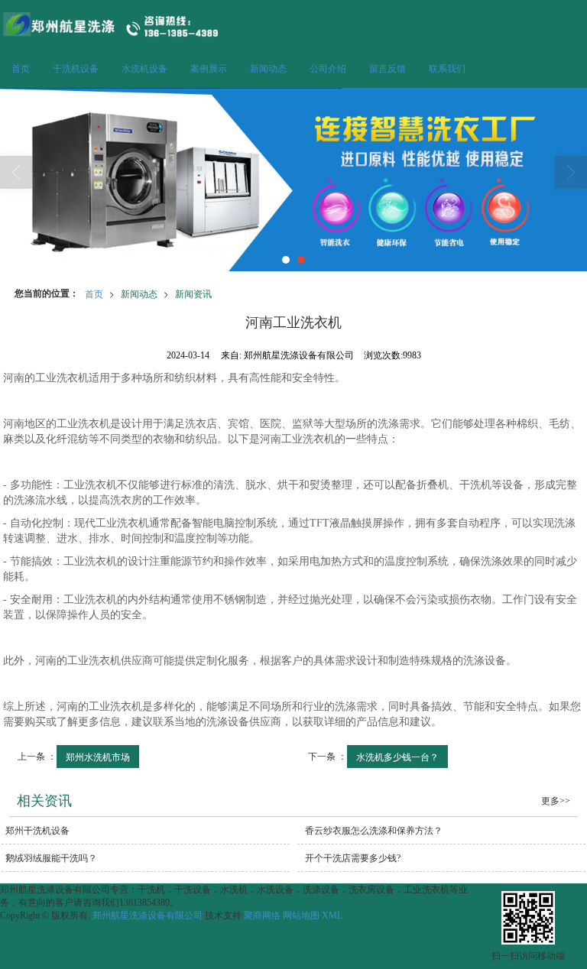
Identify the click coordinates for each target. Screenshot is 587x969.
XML (332, 915)
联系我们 (447, 68)
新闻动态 (268, 68)
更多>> (555, 801)
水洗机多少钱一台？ (397, 756)
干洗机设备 (76, 68)
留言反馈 (387, 68)
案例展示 (208, 68)
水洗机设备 (144, 68)
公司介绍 (328, 68)
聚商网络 (262, 915)
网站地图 (301, 915)
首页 (20, 68)
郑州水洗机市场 (98, 756)
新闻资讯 (193, 293)
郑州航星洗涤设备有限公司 (147, 915)
